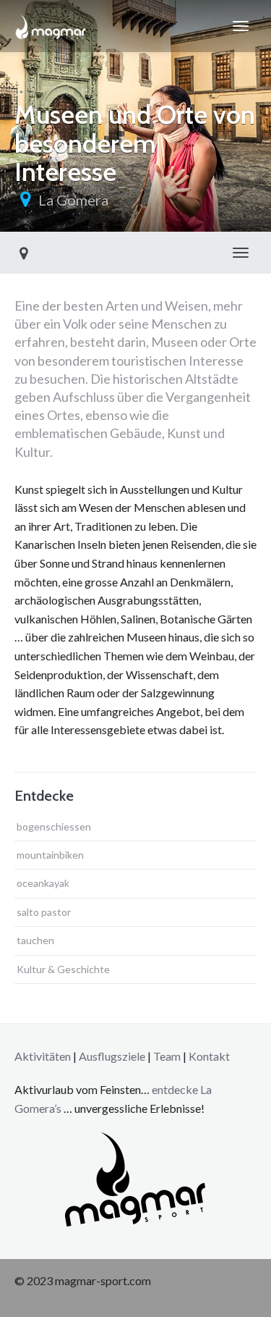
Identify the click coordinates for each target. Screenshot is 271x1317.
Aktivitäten (42, 1056)
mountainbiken (50, 855)
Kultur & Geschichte (63, 969)
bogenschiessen (54, 826)
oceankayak (43, 883)
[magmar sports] (50, 26)
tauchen (35, 940)
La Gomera (73, 200)
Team (167, 1056)
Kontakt (209, 1056)
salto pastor (44, 912)
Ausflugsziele (112, 1056)
